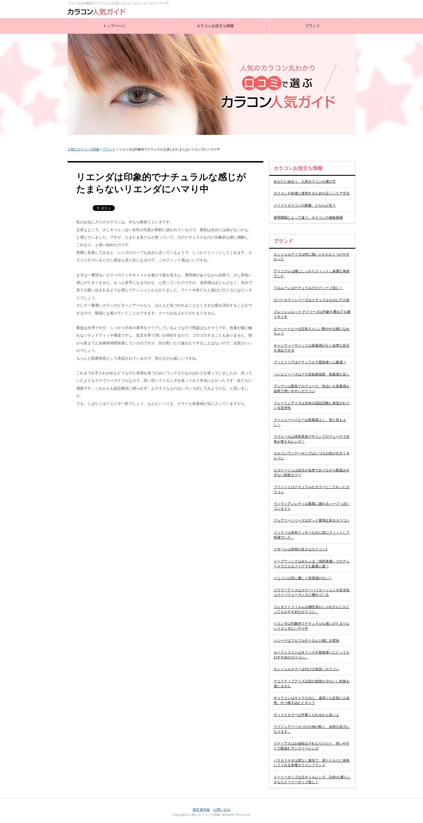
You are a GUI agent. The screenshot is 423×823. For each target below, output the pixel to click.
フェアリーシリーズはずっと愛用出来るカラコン (312, 520)
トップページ (114, 26)
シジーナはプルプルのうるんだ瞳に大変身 (306, 641)
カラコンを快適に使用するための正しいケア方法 (312, 193)
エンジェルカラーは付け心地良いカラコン (306, 669)
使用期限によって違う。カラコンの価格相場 (308, 218)
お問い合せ (221, 810)
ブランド (312, 26)
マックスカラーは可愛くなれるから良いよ (306, 715)
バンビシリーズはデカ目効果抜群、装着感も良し (312, 374)
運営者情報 (201, 810)
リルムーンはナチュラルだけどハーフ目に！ (308, 288)
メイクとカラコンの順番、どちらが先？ (305, 205)
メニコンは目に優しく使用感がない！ (303, 578)
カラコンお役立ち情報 (215, 26)
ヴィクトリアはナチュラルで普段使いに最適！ (310, 362)
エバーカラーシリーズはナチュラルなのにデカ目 (312, 300)
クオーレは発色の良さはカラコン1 (300, 549)
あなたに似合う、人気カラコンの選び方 (305, 182)
